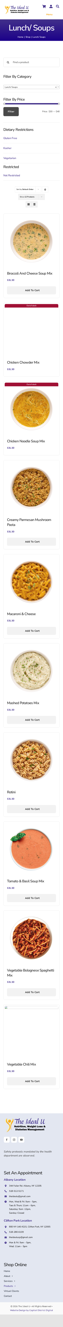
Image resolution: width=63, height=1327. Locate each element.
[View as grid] (29, 204)
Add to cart (32, 290)
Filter (11, 111)
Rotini (11, 792)
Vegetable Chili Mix (21, 1064)
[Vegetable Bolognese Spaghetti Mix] (31, 913)
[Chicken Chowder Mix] (31, 306)
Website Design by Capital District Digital (31, 1310)
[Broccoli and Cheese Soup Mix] (31, 217)
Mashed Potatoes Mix (23, 703)
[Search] (57, 6)
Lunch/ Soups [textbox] (31, 87)
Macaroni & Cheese (21, 614)
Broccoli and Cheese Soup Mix (29, 273)
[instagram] (14, 1140)
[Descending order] (45, 189)
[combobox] (31, 87)
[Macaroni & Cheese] (31, 557)
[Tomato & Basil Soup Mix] (31, 824)
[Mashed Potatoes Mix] (31, 646)
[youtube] (21, 1140)
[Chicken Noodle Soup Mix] (31, 384)
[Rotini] (31, 735)
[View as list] (34, 204)
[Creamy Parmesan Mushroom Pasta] (31, 463)
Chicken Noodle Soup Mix (26, 441)
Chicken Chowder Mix (23, 362)
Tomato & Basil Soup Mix (25, 881)
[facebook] (7, 1140)
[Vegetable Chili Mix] (31, 1008)
